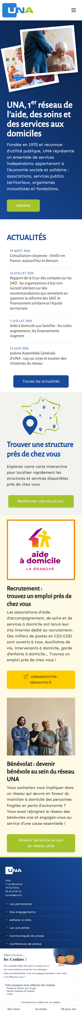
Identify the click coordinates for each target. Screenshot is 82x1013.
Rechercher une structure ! (41, 501)
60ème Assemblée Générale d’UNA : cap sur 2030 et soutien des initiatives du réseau (38, 358)
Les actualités (20, 928)
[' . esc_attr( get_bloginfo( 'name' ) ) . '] (19, 10)
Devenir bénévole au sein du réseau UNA (41, 843)
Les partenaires (21, 904)
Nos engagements (22, 912)
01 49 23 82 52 (13, 891)
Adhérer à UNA (20, 920)
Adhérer (23, 205)
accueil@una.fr (13, 895)
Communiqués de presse (27, 936)
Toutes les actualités (41, 381)
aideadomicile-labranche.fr (44, 679)
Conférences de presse (25, 944)
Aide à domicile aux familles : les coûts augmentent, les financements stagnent (41, 331)
